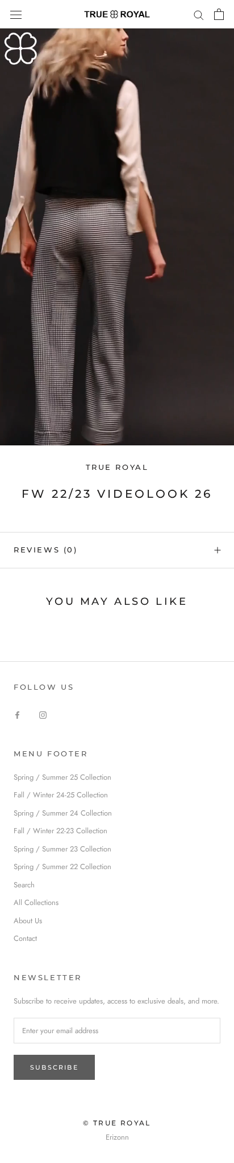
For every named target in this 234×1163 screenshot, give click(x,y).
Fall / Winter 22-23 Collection (60, 830)
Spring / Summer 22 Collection (62, 866)
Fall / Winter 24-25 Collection (61, 794)
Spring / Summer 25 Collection (62, 777)
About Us (28, 920)
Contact (25, 938)
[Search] (199, 14)
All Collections (36, 902)
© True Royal (117, 1123)
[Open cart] (219, 14)
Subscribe (54, 1067)
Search (24, 884)
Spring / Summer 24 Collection (63, 813)
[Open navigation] (16, 14)
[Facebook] (17, 714)
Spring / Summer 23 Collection (62, 848)
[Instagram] (43, 714)
